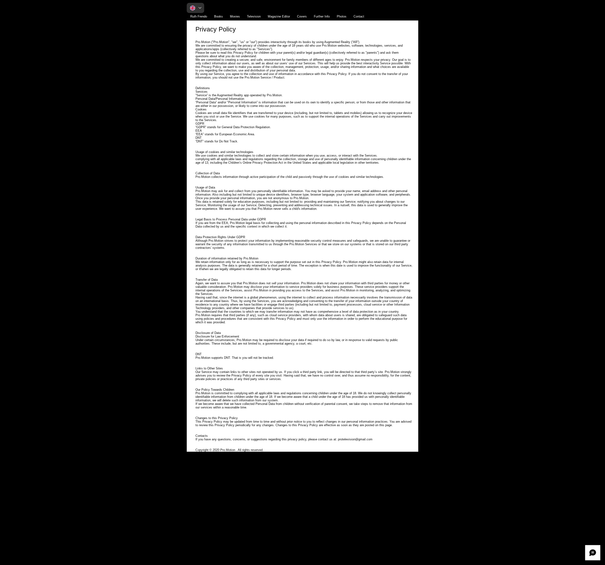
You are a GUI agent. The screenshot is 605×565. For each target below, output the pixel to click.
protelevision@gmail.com (355, 439)
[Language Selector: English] (195, 8)
